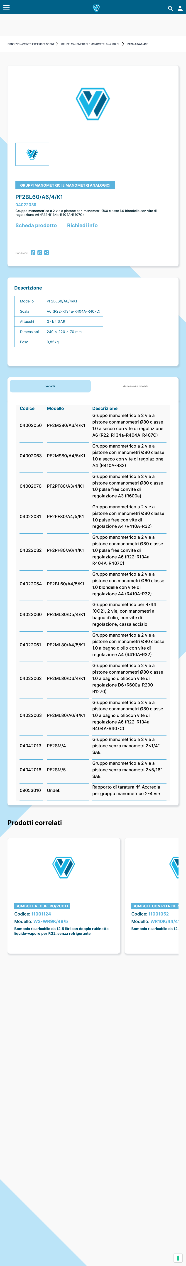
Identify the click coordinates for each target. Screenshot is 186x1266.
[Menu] (6, 8)
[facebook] (33, 253)
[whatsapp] (39, 253)
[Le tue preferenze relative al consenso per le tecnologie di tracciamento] (178, 1258)
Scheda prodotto (36, 225)
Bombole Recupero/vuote (42, 906)
